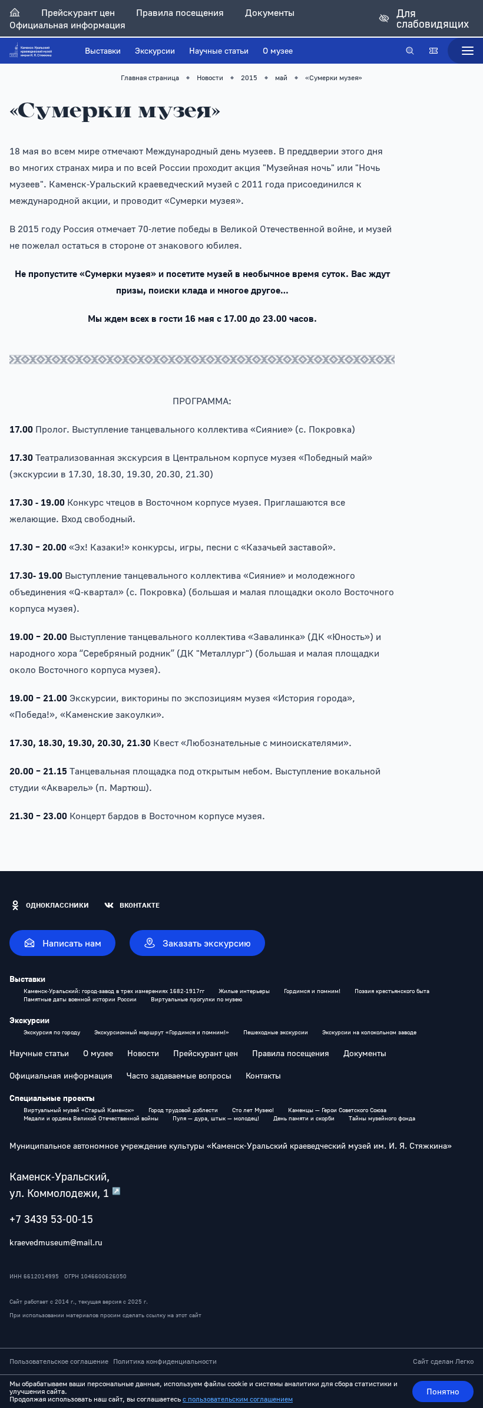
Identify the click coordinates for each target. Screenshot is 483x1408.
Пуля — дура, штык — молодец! (216, 1118)
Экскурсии (155, 51)
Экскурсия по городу (52, 1032)
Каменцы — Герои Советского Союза (337, 1110)
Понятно (442, 1391)
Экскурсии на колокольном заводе (369, 1032)
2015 (249, 77)
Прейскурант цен (78, 12)
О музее (278, 51)
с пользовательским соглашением (238, 1398)
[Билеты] (433, 51)
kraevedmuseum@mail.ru (55, 1242)
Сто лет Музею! (253, 1110)
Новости (210, 77)
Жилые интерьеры (244, 991)
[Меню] (465, 51)
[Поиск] (410, 51)
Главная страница (150, 77)
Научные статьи (219, 51)
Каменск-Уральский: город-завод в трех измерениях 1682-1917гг (114, 991)
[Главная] (14, 12)
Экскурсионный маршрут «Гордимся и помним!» (161, 1032)
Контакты (263, 1075)
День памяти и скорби (304, 1118)
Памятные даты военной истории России (80, 999)
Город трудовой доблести (183, 1110)
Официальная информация (67, 24)
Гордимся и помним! (312, 991)
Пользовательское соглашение (58, 1361)
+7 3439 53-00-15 (51, 1218)
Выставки (103, 51)
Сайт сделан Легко (443, 1361)
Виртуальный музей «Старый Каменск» (79, 1110)
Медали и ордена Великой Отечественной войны (91, 1118)
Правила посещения (180, 12)
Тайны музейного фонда (382, 1118)
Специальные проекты (52, 1098)
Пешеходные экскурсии (275, 1032)
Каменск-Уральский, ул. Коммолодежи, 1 (65, 1184)
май (281, 77)
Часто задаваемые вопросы (179, 1075)
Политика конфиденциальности (165, 1361)
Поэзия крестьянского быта (392, 991)
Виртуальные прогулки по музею (196, 999)
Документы (270, 12)
